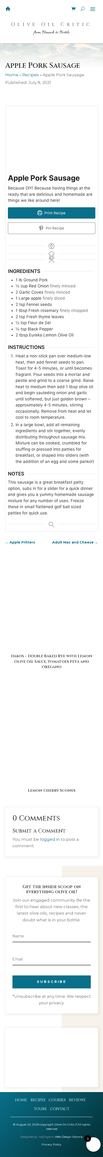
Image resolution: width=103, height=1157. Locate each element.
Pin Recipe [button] (54, 228)
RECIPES (38, 1100)
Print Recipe (54, 213)
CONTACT (59, 1109)
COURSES (57, 1100)
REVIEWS (77, 1100)
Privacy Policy (51, 1144)
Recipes (30, 74)
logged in (50, 839)
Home (11, 74)
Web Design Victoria (69, 1136)
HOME (21, 1100)
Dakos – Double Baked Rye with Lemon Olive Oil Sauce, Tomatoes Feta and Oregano (51, 661)
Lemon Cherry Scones (51, 790)
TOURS (40, 1109)
